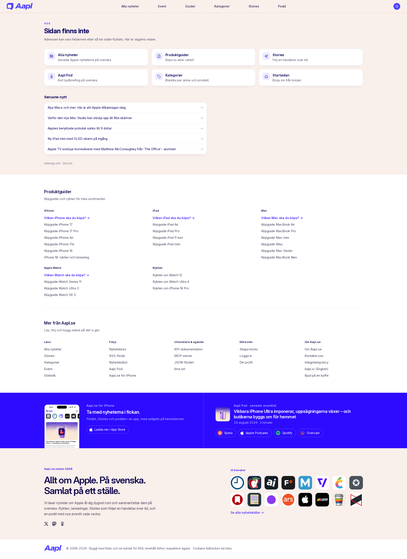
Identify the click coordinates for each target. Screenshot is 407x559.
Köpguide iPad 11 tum (168, 238)
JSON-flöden (184, 362)
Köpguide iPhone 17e (59, 244)
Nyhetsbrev (117, 349)
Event (162, 6)
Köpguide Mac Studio (277, 251)
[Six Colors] (339, 483)
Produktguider (57, 191)
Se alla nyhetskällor (247, 512)
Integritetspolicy (316, 362)
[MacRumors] (254, 483)
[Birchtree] (271, 499)
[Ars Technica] (288, 499)
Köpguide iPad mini (166, 244)
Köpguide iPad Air (165, 224)
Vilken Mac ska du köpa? (282, 218)
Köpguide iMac (272, 244)
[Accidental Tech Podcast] (322, 499)
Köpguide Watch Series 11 (62, 282)
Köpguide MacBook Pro (278, 231)
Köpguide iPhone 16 (58, 251)
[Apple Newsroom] (305, 499)
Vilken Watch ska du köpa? (66, 275)
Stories (254, 6)
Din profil (246, 362)
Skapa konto (249, 349)
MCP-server (183, 356)
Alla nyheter (130, 6)
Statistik (50, 375)
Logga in (246, 356)
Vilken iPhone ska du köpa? (67, 218)
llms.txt (67, 163)
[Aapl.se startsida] (52, 548)
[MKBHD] (356, 499)
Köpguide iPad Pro (166, 231)
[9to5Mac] (237, 483)
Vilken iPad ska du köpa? (174, 218)
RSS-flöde (117, 356)
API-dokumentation (188, 349)
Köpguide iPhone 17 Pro (61, 231)
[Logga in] (396, 6)
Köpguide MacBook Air (278, 224)
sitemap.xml (52, 163)
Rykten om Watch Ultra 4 (171, 282)
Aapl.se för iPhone (122, 375)
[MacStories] (237, 499)
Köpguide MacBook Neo (279, 257)
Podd (282, 6)
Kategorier (222, 6)
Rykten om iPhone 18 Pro (171, 288)
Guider (190, 6)
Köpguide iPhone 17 (58, 224)
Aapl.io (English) (316, 369)
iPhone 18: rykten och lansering (66, 257)
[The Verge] (322, 483)
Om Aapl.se (313, 349)
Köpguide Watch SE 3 (60, 295)
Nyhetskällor (118, 362)
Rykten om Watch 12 (167, 275)
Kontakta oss (314, 356)
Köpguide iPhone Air (58, 238)
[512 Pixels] (254, 499)
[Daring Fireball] (356, 483)
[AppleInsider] (271, 483)
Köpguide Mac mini (275, 238)
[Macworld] (305, 483)
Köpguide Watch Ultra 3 (61, 288)
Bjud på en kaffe (317, 375)
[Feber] (288, 483)
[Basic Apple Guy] (339, 499)
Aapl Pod (116, 369)
